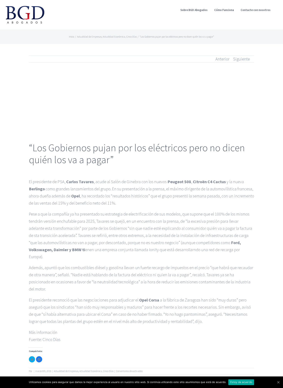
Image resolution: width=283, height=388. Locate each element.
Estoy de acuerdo (241, 382)
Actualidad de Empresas (66, 371)
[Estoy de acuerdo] (278, 382)
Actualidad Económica (90, 371)
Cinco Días (51, 339)
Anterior (222, 59)
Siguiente (241, 59)
